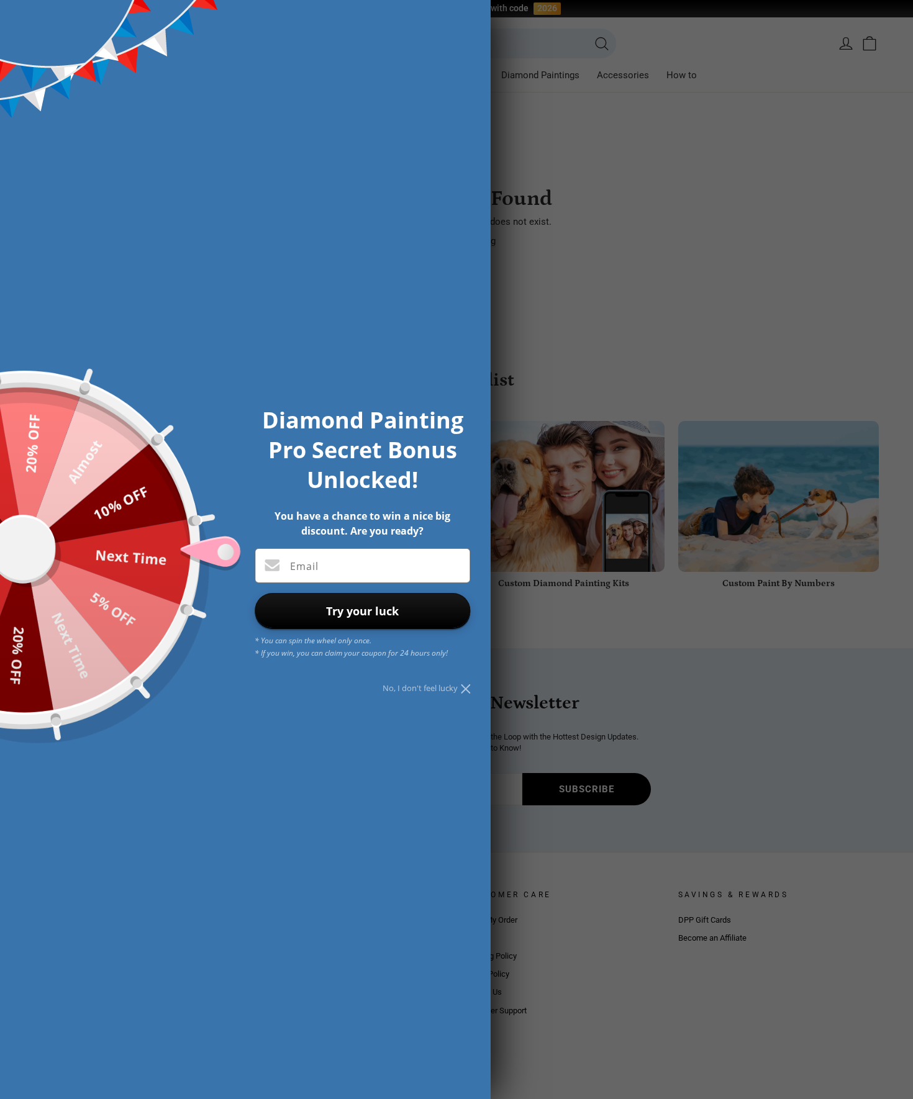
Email (304, 566)
